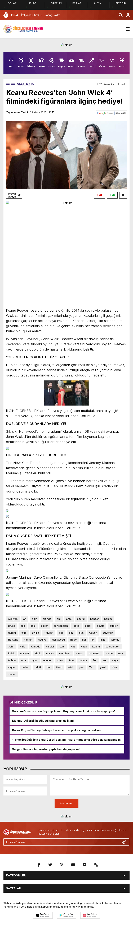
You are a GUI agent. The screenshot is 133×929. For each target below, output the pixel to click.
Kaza (84, 646)
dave (76, 625)
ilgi (84, 639)
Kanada (35, 646)
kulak (11, 653)
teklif (38, 667)
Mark (38, 653)
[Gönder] (125, 842)
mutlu (109, 653)
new (120, 653)
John (11, 646)
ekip (23, 632)
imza (102, 639)
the (49, 667)
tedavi (25, 667)
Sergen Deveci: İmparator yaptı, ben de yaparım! (46, 749)
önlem (12, 660)
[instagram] (61, 864)
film (61, 632)
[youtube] (73, 864)
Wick (71, 667)
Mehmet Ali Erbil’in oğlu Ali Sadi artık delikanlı (43, 720)
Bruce (11, 625)
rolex (60, 660)
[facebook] (38, 864)
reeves (47, 660)
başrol (81, 618)
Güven (93, 632)
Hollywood (58, 639)
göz (71, 632)
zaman (12, 674)
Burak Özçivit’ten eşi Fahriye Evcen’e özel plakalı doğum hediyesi (57, 730)
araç (69, 618)
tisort (59, 667)
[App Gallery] (90, 915)
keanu (96, 646)
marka (50, 653)
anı (59, 618)
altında (47, 618)
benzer (94, 618)
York (114, 667)
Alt (24, 618)
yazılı (103, 667)
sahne (83, 660)
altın (34, 618)
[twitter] (50, 864)
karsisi (50, 646)
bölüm (108, 618)
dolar (88, 625)
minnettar (94, 653)
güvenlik (108, 632)
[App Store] (43, 915)
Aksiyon (13, 618)
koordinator (112, 646)
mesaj (79, 653)
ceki (33, 625)
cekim (44, 625)
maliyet (24, 653)
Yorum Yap (66, 803)
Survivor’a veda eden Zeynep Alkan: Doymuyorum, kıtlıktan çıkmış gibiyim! (63, 711)
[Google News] (111, 113)
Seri (95, 660)
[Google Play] (66, 915)
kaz (73, 646)
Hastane (13, 639)
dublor (114, 625)
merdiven (64, 653)
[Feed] (96, 864)
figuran (49, 632)
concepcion (61, 625)
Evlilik (35, 632)
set (105, 660)
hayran (28, 639)
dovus (100, 625)
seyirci (12, 667)
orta (23, 660)
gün (81, 632)
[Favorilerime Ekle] (123, 195)
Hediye (42, 639)
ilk (92, 639)
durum (12, 632)
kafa (22, 646)
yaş (81, 667)
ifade (73, 639)
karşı (62, 646)
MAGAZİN (25, 84)
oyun (35, 660)
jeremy (115, 639)
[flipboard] (84, 864)
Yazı (91, 667)
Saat (71, 660)
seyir (115, 660)
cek (23, 625)
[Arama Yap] (119, 15)
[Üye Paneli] (126, 15)
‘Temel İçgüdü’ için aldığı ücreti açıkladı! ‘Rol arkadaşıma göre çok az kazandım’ (66, 739)
